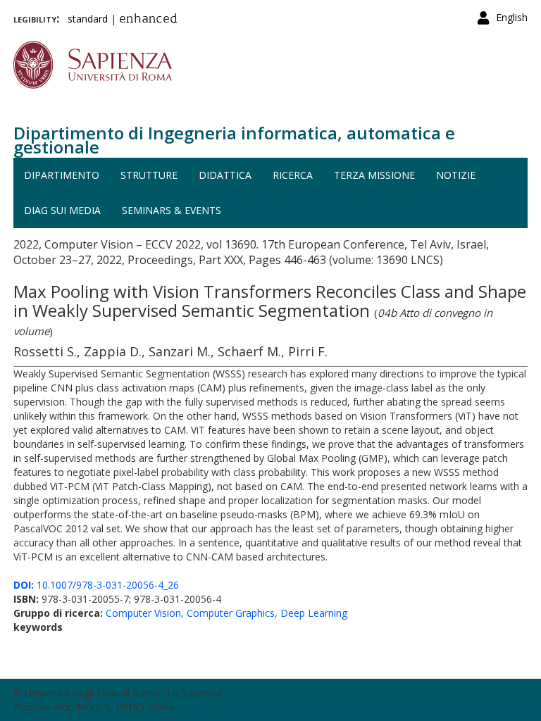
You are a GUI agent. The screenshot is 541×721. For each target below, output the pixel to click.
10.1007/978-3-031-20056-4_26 (96, 584)
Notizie (455, 175)
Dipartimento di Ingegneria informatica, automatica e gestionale (234, 139)
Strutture (149, 175)
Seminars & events (171, 210)
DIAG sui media (62, 210)
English (512, 17)
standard (88, 18)
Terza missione (374, 175)
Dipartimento (61, 175)
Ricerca (293, 175)
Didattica (225, 175)
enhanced (148, 19)
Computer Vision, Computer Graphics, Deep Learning (226, 613)
